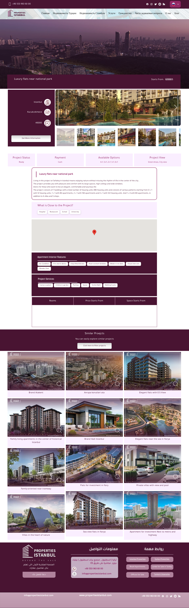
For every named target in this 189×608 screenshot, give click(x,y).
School (64, 212)
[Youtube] (159, 4)
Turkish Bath (96, 285)
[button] (31, 138)
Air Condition (44, 264)
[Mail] (164, 4)
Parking (75, 285)
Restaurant (54, 212)
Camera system (45, 285)
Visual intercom (133, 264)
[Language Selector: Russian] (175, 4)
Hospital (42, 212)
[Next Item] (175, 108)
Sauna (85, 285)
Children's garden (62, 285)
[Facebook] (147, 4)
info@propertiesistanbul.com (96, 574)
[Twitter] (155, 4)
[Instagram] (151, 4)
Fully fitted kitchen (77, 264)
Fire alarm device (59, 264)
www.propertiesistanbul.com (95, 595)
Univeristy (75, 212)
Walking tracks (110, 285)
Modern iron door (116, 264)
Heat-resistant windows (97, 264)
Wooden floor (44, 269)
